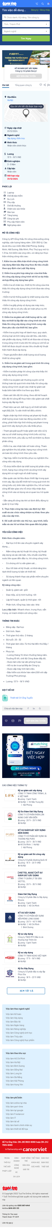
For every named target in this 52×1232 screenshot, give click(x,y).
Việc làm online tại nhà (16, 1103)
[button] (42, 3)
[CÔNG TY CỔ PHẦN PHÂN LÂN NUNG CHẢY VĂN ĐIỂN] (10, 816)
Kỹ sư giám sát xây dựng (30, 790)
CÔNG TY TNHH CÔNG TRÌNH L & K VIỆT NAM (32, 795)
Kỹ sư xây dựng (25, 933)
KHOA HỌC (35, 1162)
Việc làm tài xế (12, 1121)
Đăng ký (34, 10)
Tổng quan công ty (23, 85)
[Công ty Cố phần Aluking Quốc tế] (10, 859)
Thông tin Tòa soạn (9, 1214)
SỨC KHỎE (35, 1166)
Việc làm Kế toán (13, 1014)
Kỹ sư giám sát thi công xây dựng (31, 855)
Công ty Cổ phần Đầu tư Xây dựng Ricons (33, 898)
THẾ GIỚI (6, 1166)
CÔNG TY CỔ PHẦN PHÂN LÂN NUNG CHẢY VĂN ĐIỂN (31, 816)
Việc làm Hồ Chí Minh (15, 1058)
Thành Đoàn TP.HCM (10, 1217)
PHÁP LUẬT (7, 1171)
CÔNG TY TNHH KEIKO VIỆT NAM (32, 955)
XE (16, 1172)
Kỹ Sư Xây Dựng (26, 968)
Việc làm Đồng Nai (14, 1069)
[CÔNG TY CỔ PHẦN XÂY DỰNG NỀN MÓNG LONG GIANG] (10, 917)
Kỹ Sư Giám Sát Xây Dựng (30, 811)
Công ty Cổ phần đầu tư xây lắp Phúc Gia (31, 973)
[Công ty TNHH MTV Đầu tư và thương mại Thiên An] (10, 938)
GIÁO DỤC (45, 1158)
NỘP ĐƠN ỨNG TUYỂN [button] (26, 76)
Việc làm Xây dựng (14, 1017)
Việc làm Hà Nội (13, 1062)
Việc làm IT (11, 1117)
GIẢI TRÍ (26, 1169)
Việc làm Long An (14, 1073)
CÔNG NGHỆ (16, 1166)
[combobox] (26, 17)
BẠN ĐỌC (45, 1162)
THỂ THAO (35, 1158)
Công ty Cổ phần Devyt (26, 71)
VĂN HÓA (26, 1165)
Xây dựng (11, 138)
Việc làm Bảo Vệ (13, 1021)
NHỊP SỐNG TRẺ (26, 1159)
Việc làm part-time (14, 1106)
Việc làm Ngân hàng (15, 1025)
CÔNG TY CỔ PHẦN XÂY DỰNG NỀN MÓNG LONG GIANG (31, 917)
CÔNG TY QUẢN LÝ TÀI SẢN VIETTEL (30, 880)
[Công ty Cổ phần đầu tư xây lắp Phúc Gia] (10, 973)
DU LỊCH (16, 1176)
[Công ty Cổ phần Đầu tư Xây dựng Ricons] (10, 899)
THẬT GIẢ (45, 1166)
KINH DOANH (16, 1159)
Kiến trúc (21, 138)
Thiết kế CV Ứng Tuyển (21, 697)
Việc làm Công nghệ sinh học (19, 1032)
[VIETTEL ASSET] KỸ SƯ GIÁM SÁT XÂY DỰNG (30, 874)
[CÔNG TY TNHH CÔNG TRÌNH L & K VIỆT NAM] (10, 795)
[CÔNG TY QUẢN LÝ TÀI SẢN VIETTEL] (10, 877)
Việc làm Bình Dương (15, 1066)
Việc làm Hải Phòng (15, 1080)
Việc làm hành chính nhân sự (19, 1125)
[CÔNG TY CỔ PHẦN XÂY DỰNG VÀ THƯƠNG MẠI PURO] (10, 835)
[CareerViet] (34, 1149)
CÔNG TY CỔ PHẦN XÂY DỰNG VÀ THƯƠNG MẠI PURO (32, 837)
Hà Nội (10, 100)
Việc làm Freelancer (15, 1114)
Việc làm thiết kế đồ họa (17, 1129)
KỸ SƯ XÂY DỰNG (26, 912)
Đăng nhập (45, 10)
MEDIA (7, 1158)
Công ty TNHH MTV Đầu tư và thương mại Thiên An (30, 938)
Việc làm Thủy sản (14, 1036)
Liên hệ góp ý (7, 1223)
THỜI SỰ (7, 1162)
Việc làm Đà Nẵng (14, 1077)
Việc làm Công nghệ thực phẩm (20, 1040)
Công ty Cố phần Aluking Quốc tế (32, 860)
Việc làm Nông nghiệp (16, 1029)
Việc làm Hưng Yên (14, 1084)
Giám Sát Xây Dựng (27, 894)
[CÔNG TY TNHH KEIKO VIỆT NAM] (10, 957)
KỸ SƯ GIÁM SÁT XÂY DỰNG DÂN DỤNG (31, 831)
